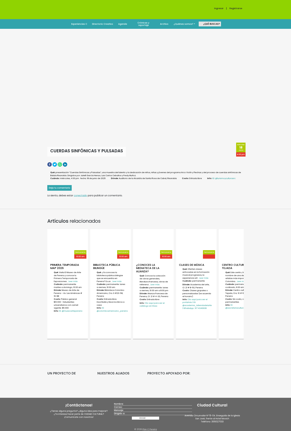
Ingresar (219, 8)
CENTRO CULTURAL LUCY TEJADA (238, 266)
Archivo (164, 23)
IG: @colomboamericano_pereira (112, 309)
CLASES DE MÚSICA (191, 265)
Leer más (73, 281)
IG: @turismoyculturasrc (224, 178)
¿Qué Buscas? (211, 23)
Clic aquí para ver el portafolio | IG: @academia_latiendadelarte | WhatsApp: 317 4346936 (197, 304)
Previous (46, 284)
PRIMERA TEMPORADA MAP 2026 (64, 266)
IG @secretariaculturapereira (238, 306)
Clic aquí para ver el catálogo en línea (152, 305)
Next (245, 284)
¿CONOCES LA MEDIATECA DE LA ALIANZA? (147, 268)
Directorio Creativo (102, 23)
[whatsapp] (60, 164)
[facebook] (49, 164)
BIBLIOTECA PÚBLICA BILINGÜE (106, 266)
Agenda (122, 23)
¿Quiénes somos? (183, 23)
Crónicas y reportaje (143, 24)
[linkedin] (65, 164)
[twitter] (55, 164)
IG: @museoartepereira (70, 310)
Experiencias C (79, 23)
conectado (80, 195)
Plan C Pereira (149, 429)
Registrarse (235, 8)
